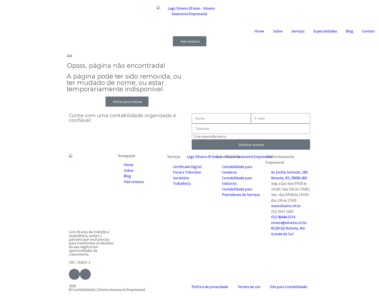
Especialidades (325, 31)
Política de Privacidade (245, 136)
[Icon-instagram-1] (85, 274)
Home (259, 31)
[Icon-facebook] (74, 274)
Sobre (277, 31)
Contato (368, 31)
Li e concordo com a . (229, 136)
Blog (349, 31)
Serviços (298, 31)
